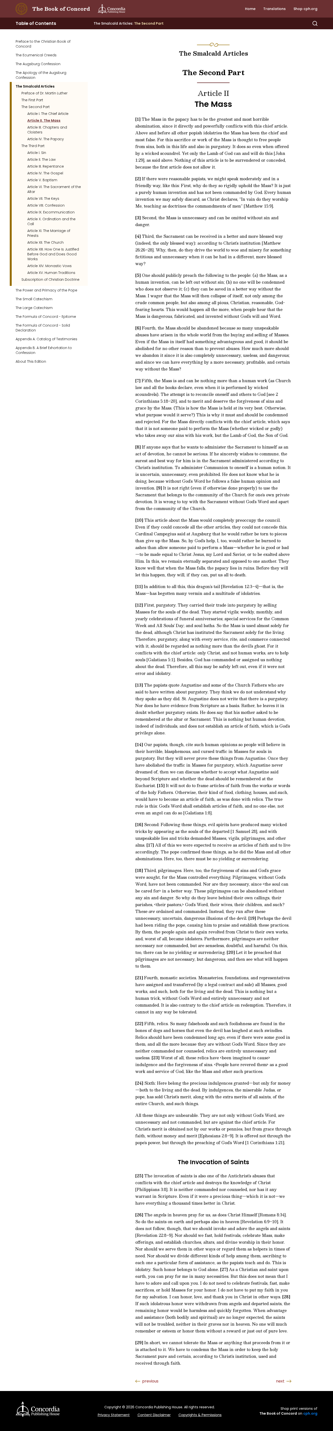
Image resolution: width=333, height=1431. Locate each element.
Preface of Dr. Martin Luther (44, 93)
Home (250, 8)
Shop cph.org (305, 8)
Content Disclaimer (154, 1414)
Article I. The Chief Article (48, 113)
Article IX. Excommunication (51, 212)
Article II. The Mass (43, 120)
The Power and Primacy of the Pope (46, 290)
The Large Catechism (34, 307)
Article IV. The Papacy (45, 139)
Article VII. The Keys (43, 198)
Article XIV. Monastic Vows (49, 265)
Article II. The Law (41, 159)
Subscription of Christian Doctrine (50, 279)
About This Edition (31, 361)
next (280, 1381)
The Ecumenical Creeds (36, 55)
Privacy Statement (114, 1414)
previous (150, 1381)
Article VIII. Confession (46, 205)
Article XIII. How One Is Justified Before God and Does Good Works (53, 254)
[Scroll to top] (307, 1363)
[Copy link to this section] (190, 93)
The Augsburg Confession (38, 63)
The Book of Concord (61, 9)
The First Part (32, 100)
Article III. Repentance (45, 166)
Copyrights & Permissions (200, 1414)
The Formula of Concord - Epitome (46, 316)
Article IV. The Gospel (45, 173)
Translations (274, 8)
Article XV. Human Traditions (51, 272)
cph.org (310, 1413)
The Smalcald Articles (35, 86)
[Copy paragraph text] (124, 122)
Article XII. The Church (45, 242)
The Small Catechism (34, 299)
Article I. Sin (36, 152)
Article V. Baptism (42, 180)
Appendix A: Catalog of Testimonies (46, 339)
